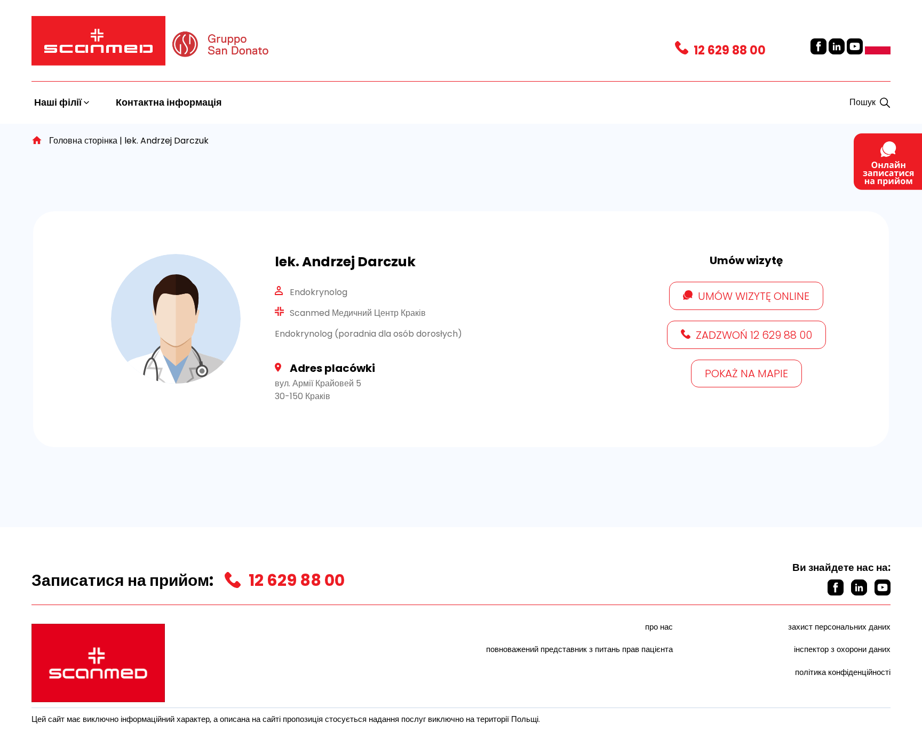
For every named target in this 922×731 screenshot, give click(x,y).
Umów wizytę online (753, 296)
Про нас (659, 626)
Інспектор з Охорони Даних (842, 649)
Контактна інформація (169, 102)
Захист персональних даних (839, 626)
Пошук (862, 102)
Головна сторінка (83, 140)
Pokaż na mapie (746, 373)
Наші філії (59, 102)
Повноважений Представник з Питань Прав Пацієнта (579, 649)
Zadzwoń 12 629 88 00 (754, 335)
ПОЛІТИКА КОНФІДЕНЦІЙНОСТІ (843, 672)
